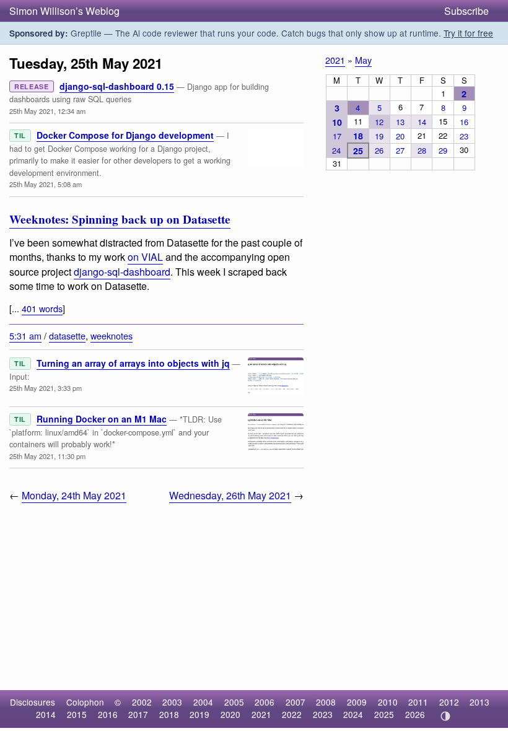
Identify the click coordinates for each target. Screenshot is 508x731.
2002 (142, 702)
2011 (418, 702)
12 (379, 122)
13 (400, 122)
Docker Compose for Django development (125, 135)
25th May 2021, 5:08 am (45, 184)
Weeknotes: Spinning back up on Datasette (119, 219)
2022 (292, 714)
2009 (357, 702)
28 (422, 150)
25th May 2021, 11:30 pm (47, 456)
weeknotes (111, 335)
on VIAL (145, 257)
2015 (77, 714)
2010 (388, 702)
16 (464, 122)
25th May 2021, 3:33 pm (45, 388)
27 (400, 150)
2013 (479, 702)
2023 (323, 714)
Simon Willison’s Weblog (64, 11)
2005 (234, 702)
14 (422, 122)
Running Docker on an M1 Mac (102, 419)
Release (31, 86)
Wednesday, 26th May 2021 (230, 495)
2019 (199, 714)
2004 (203, 702)
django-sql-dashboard (122, 272)
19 (379, 136)
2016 (108, 714)
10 (337, 122)
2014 (46, 714)
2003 (172, 702)
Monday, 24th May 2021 (74, 495)
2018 (169, 714)
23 (464, 136)
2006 (264, 702)
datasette (67, 335)
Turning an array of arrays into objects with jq (133, 363)
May (363, 59)
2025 (384, 714)
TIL (20, 135)
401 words (42, 308)
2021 (335, 59)
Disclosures (32, 702)
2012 (449, 702)
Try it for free (468, 33)
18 (358, 135)
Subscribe (466, 11)
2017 (138, 714)
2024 (353, 714)
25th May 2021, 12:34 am (47, 111)
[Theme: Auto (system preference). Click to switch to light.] (445, 716)
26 (379, 150)
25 (358, 150)
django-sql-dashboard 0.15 (116, 86)
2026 (415, 714)
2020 (230, 714)
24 (336, 150)
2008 (326, 702)
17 (337, 136)
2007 (295, 702)
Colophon (85, 702)
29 (443, 150)
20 (400, 136)
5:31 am (25, 335)
